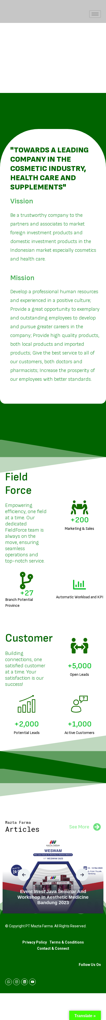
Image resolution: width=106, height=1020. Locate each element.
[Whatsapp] (8, 982)
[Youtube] (32, 982)
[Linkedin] (24, 982)
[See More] (97, 827)
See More (79, 827)
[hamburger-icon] (95, 14)
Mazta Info (53, 882)
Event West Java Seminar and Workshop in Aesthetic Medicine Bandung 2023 (53, 897)
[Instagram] (16, 982)
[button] (24, 875)
